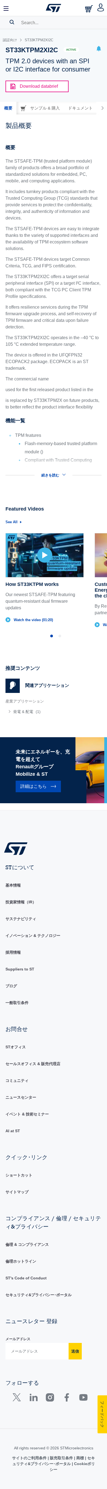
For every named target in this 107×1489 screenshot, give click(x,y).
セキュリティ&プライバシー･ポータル (38, 1295)
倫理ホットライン (20, 1261)
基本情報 (13, 885)
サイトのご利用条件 (30, 1458)
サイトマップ (17, 1192)
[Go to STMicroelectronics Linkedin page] (33, 1398)
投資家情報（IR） (20, 902)
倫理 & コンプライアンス (27, 1244)
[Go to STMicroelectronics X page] (18, 1398)
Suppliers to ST (19, 969)
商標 (80, 1458)
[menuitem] (45, 711)
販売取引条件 (61, 1458)
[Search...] (11, 22)
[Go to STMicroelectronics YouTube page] (83, 1398)
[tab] (8, 108)
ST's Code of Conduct (26, 1278)
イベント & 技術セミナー (27, 1114)
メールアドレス (17, 1339)
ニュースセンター (20, 1097)
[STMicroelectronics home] (53, 8)
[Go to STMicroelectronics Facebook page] (66, 1398)
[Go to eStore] (89, 9)
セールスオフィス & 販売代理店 (32, 1064)
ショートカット (18, 1175)
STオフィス (15, 1047)
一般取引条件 (17, 1002)
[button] (6, 8)
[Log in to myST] (100, 8)
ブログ (11, 986)
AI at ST (12, 1131)
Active (71, 49)
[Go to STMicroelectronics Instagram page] (49, 1398)
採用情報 (13, 952)
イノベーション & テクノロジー (32, 935)
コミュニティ (17, 1080)
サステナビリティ (20, 919)
